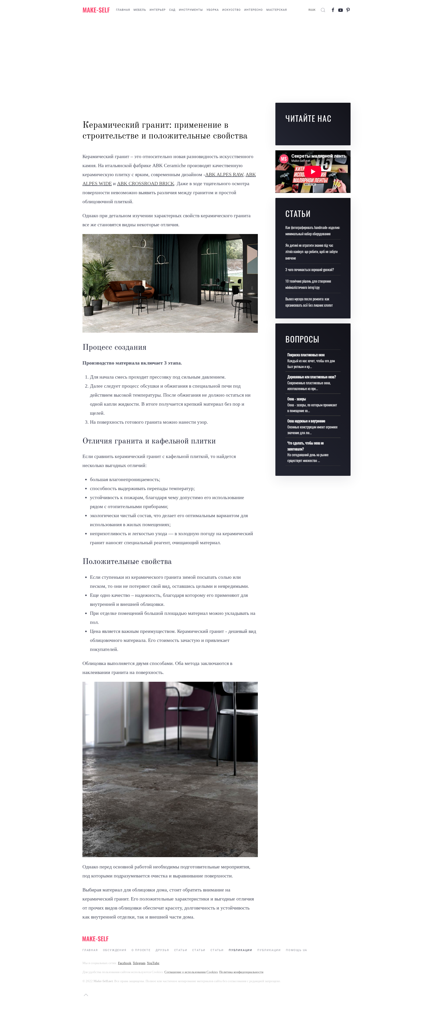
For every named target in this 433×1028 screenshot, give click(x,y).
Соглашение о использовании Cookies (191, 972)
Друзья (162, 950)
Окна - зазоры (296, 398)
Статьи (180, 950)
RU (310, 10)
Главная (123, 10)
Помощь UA (296, 950)
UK (313, 10)
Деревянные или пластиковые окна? (311, 376)
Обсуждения (115, 950)
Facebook (124, 963)
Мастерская (276, 10)
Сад (172, 10)
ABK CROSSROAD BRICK (145, 183)
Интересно (253, 10)
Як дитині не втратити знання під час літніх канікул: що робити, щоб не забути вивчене (311, 251)
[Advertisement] (216, 60)
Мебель (140, 10)
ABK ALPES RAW (224, 174)
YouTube (153, 963)
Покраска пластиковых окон (305, 354)
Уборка (212, 10)
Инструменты (191, 10)
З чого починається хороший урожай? (309, 269)
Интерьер (158, 10)
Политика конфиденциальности (241, 972)
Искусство (231, 10)
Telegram (139, 963)
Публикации (240, 950)
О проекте (141, 950)
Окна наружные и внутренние (306, 420)
